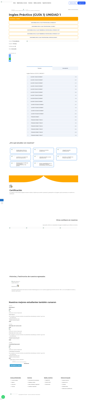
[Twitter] (17, 57)
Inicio (14, 3)
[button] (43, 292)
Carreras (30, 3)
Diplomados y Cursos (22, 3)
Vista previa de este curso (14, 318)
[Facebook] (17, 55)
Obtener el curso (16, 365)
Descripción (65, 68)
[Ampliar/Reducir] (0, 398)
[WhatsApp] (17, 59)
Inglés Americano (19, 10)
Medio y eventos (37, 3)
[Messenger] (17, 61)
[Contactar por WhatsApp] (3, 397)
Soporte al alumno (46, 3)
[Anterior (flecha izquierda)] (0, 399)
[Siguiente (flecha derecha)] (1, 399)
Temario (39, 68)
